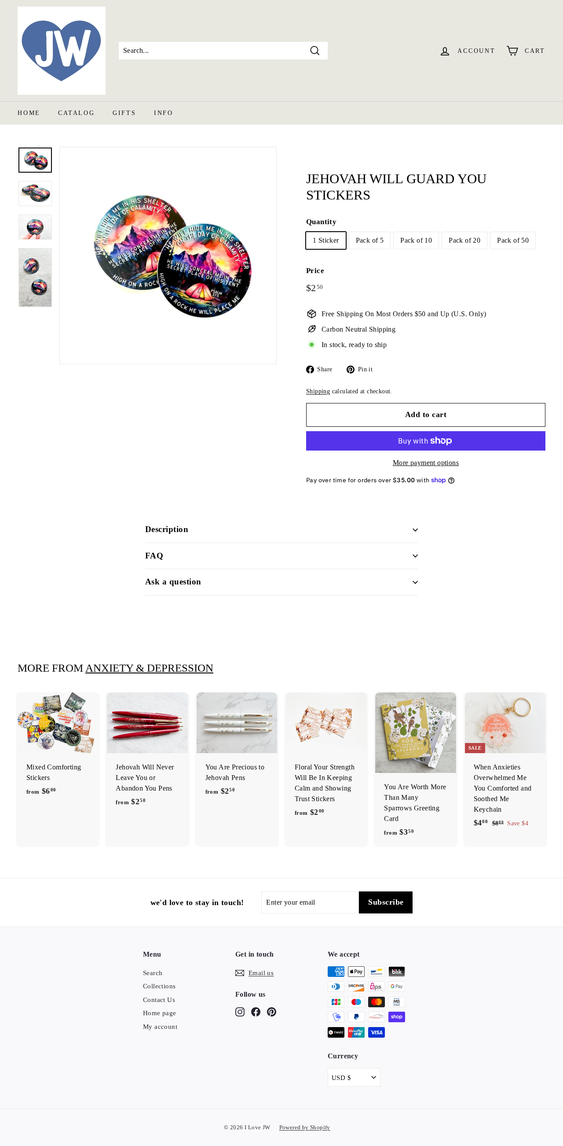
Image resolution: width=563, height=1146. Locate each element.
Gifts (124, 113)
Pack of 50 (513, 240)
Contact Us (159, 999)
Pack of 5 (370, 240)
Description (166, 529)
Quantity (321, 222)
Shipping (318, 391)
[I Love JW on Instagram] (240, 1011)
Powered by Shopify (304, 1127)
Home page (159, 1013)
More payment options (426, 462)
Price (315, 270)
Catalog (76, 113)
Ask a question (173, 581)
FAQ (154, 555)
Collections (159, 986)
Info (163, 113)
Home (29, 113)
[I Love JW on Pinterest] (271, 1011)
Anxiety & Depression (149, 668)
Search (152, 972)
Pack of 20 (464, 240)
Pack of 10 (416, 240)
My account (160, 1026)
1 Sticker (326, 240)
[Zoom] (168, 255)
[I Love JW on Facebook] (255, 1011)
